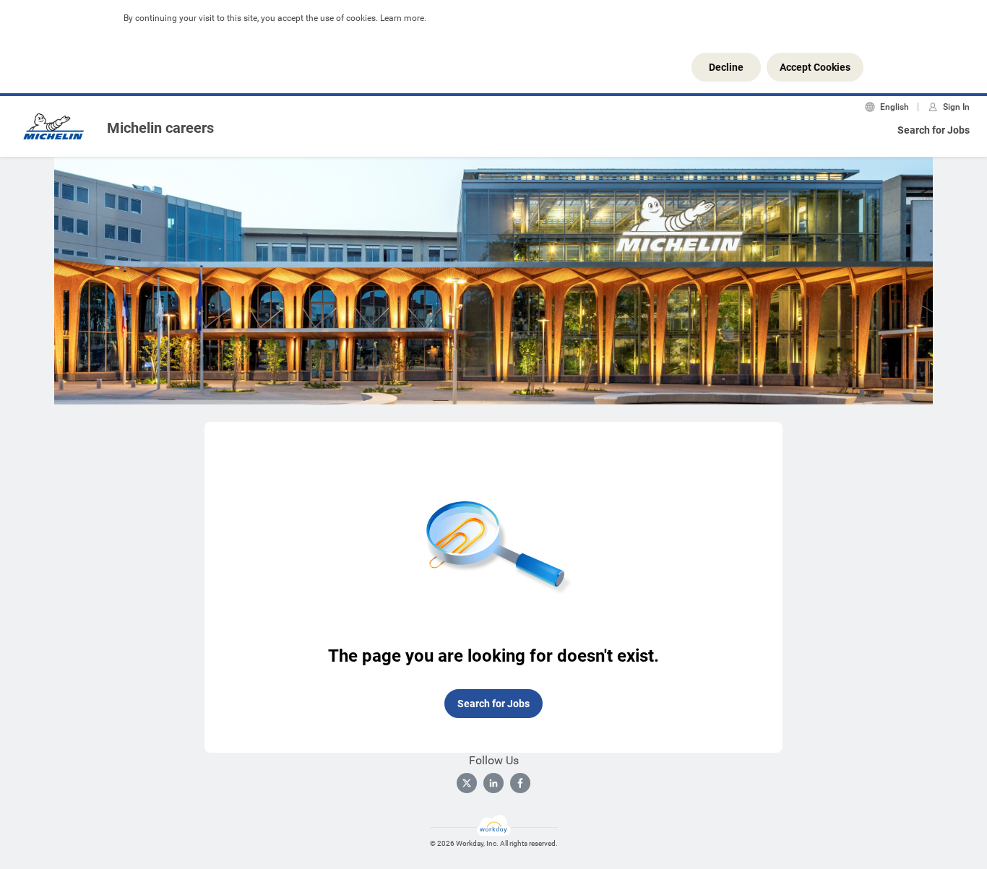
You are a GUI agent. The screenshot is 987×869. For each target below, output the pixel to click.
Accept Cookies (815, 67)
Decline (726, 67)
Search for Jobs (933, 130)
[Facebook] (520, 783)
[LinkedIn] (493, 783)
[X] (467, 783)
